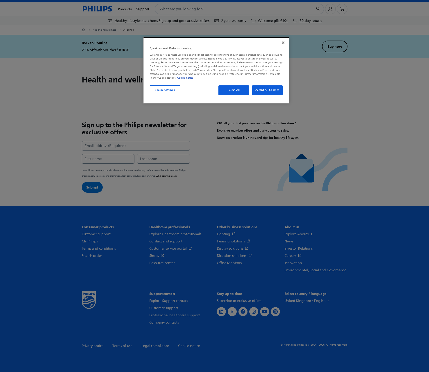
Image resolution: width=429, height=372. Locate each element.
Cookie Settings (165, 90)
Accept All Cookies (267, 90)
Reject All (234, 90)
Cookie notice (185, 77)
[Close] (283, 43)
